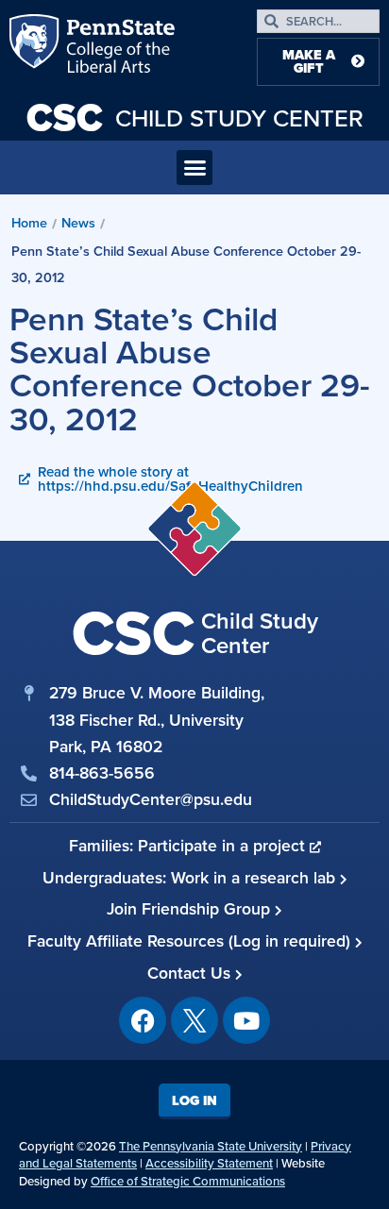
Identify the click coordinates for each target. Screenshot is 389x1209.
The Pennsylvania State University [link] (210, 1146)
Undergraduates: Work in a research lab (191, 877)
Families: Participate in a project (189, 845)
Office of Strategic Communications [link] (188, 1181)
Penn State (35, 47)
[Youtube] (246, 1020)
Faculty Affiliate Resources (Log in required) (191, 941)
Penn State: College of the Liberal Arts (118, 47)
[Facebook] (142, 1020)
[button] (194, 168)
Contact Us (191, 973)
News (78, 222)
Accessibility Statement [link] (209, 1163)
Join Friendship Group (191, 909)
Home (29, 222)
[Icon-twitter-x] (194, 1020)
